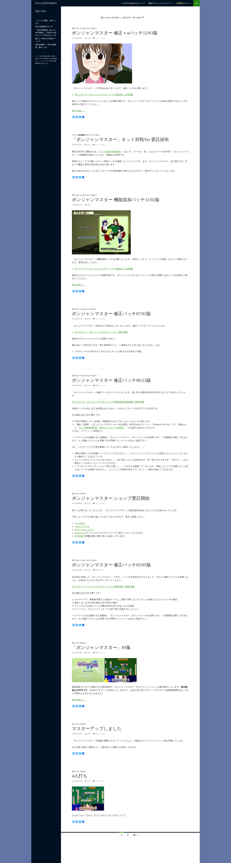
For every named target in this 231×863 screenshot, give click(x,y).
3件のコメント (100, 653)
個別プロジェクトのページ (160, 3)
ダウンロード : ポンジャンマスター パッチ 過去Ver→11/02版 (104, 269)
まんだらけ (80, 533)
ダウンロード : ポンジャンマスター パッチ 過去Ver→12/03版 (104, 94)
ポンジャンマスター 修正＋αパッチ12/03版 (115, 32)
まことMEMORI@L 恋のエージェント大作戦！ (102, 428)
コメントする (100, 38)
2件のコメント (100, 385)
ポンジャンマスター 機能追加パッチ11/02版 (115, 199)
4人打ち (80, 776)
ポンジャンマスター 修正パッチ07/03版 (111, 313)
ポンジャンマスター (89, 28)
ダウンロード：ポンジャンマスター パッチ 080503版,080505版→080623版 (108, 402)
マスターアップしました (97, 728)
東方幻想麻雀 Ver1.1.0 (44, 27)
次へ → (136, 835)
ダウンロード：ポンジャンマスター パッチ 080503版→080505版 (103, 586)
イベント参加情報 (78, 135)
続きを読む (78, 111)
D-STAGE (79, 536)
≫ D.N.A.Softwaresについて (133, 3)
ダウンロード (77, 28)
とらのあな (80, 523)
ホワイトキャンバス (84, 529)
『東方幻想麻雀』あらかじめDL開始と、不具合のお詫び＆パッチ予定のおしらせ (46, 32)
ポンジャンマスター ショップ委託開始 (111, 498)
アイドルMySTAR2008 (110, 151)
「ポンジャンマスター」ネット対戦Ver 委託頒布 (120, 139)
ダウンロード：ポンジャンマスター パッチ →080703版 (101, 332)
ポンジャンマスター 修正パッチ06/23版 (111, 380)
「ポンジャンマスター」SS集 (101, 647)
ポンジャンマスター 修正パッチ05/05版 (111, 564)
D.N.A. (88, 38)
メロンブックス (82, 526)
